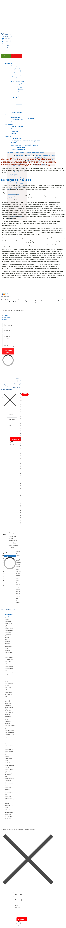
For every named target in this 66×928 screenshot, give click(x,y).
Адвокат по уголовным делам (8, 643)
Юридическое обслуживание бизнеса (9, 751)
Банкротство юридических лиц (9, 694)
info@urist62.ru (11, 39)
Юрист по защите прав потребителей (9, 810)
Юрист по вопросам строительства (9, 710)
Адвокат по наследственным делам (10, 725)
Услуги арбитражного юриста (9, 805)
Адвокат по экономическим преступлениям (9, 730)
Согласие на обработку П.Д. (18, 596)
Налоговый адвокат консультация (9, 688)
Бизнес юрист (9, 769)
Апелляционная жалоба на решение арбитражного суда (9, 782)
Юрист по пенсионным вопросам (8, 816)
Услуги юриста (9, 659)
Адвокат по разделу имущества (8, 719)
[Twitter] (6, 293)
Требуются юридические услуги (9, 683)
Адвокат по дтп (9, 734)
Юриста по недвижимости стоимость (9, 662)
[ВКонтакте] (7, 293)
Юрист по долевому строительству (9, 705)
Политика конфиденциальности (18, 587)
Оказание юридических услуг (9, 745)
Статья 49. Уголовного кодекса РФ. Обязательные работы (24, 302)
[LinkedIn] (2, 293)
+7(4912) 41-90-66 (3, 40)
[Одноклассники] (4, 293)
